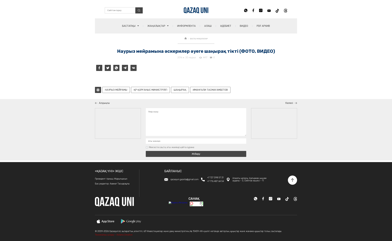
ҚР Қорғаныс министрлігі (150, 90)
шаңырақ (180, 90)
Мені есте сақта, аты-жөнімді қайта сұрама (171, 147)
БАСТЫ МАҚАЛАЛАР (199, 39)
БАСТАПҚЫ (129, 25)
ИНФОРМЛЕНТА (186, 25)
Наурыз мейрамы (116, 90)
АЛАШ (208, 25)
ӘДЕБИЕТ (225, 25)
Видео (244, 25)
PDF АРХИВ (263, 25)
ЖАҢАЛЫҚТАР (156, 25)
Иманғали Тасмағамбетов (210, 90)
